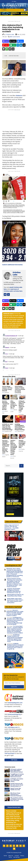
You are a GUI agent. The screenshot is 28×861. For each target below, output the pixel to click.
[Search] (21, 466)
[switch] (26, 10)
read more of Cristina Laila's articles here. (13, 290)
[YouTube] (14, 848)
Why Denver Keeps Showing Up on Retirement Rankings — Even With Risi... (16, 794)
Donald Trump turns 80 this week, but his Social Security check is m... (16, 785)
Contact (17, 855)
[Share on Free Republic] (24, 45)
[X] (10, 846)
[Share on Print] (13, 48)
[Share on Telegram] (17, 45)
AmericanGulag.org (13, 714)
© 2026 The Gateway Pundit (14, 852)
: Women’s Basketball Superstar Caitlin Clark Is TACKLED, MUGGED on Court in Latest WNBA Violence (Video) (14, 613)
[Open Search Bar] (21, 10)
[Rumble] (17, 846)
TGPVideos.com (12, 727)
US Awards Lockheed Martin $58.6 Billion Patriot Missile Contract (16, 771)
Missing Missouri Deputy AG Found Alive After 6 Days (15, 595)
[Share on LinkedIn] (20, 45)
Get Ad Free (16, 857)
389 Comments (15, 37)
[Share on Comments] (3, 48)
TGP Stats (14, 760)
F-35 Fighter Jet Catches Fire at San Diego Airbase (16, 780)
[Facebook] (14, 846)
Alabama (19, 95)
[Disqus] (14, 351)
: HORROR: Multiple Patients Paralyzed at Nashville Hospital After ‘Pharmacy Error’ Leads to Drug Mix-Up (15, 646)
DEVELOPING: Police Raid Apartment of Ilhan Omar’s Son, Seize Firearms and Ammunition (15, 600)
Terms (10, 857)
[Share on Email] (10, 48)
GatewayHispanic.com (14, 703)
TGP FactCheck (9, 753)
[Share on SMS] (6, 48)
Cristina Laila (17, 273)
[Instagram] (24, 846)
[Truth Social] (4, 846)
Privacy (22, 855)
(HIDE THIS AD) (17, 21)
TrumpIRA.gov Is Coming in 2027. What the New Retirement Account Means (17, 775)
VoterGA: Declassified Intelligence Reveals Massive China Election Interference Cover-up (14, 590)
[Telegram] (20, 846)
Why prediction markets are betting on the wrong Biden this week (16, 799)
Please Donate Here (14, 807)
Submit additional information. (12, 265)
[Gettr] (7, 846)
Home (5, 855)
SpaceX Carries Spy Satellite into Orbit (15, 789)
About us (10, 855)
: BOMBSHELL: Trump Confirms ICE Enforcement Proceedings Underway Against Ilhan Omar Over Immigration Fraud (15, 638)
